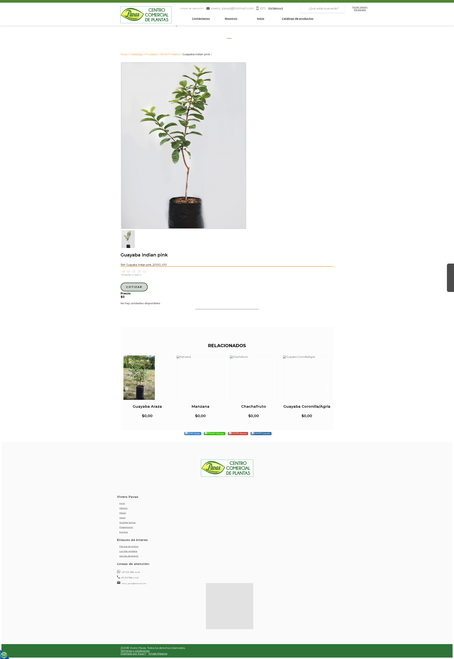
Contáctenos (201, 18)
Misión (122, 513)
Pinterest (243, 433)
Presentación (126, 527)
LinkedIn (266, 433)
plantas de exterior (129, 556)
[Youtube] (450, 281)
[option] (227, 145)
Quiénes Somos (127, 522)
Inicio (260, 18)
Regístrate (360, 10)
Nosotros (231, 18)
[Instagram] (450, 274)
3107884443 (275, 8)
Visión (122, 517)
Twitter (197, 433)
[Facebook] (450, 267)
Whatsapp (219, 433)
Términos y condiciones (135, 650)
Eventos (123, 532)
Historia (123, 508)
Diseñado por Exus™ (133, 653)
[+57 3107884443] (450, 288)
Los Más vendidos (128, 551)
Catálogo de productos (297, 18)
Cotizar (134, 287)
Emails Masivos (157, 653)
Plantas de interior (129, 546)
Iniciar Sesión (359, 7)
